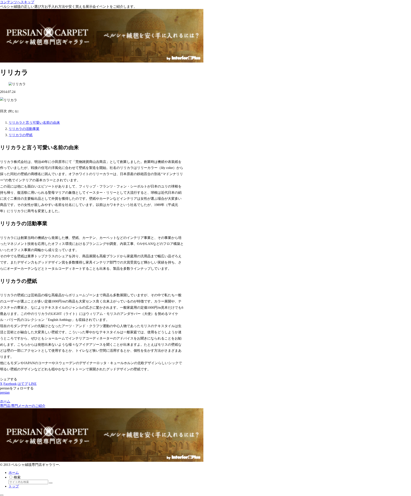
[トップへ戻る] (1, 495)
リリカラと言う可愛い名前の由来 (34, 122)
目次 (3, 111)
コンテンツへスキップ (17, 2)
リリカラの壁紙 (21, 135)
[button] (50, 483)
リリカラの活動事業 (24, 129)
